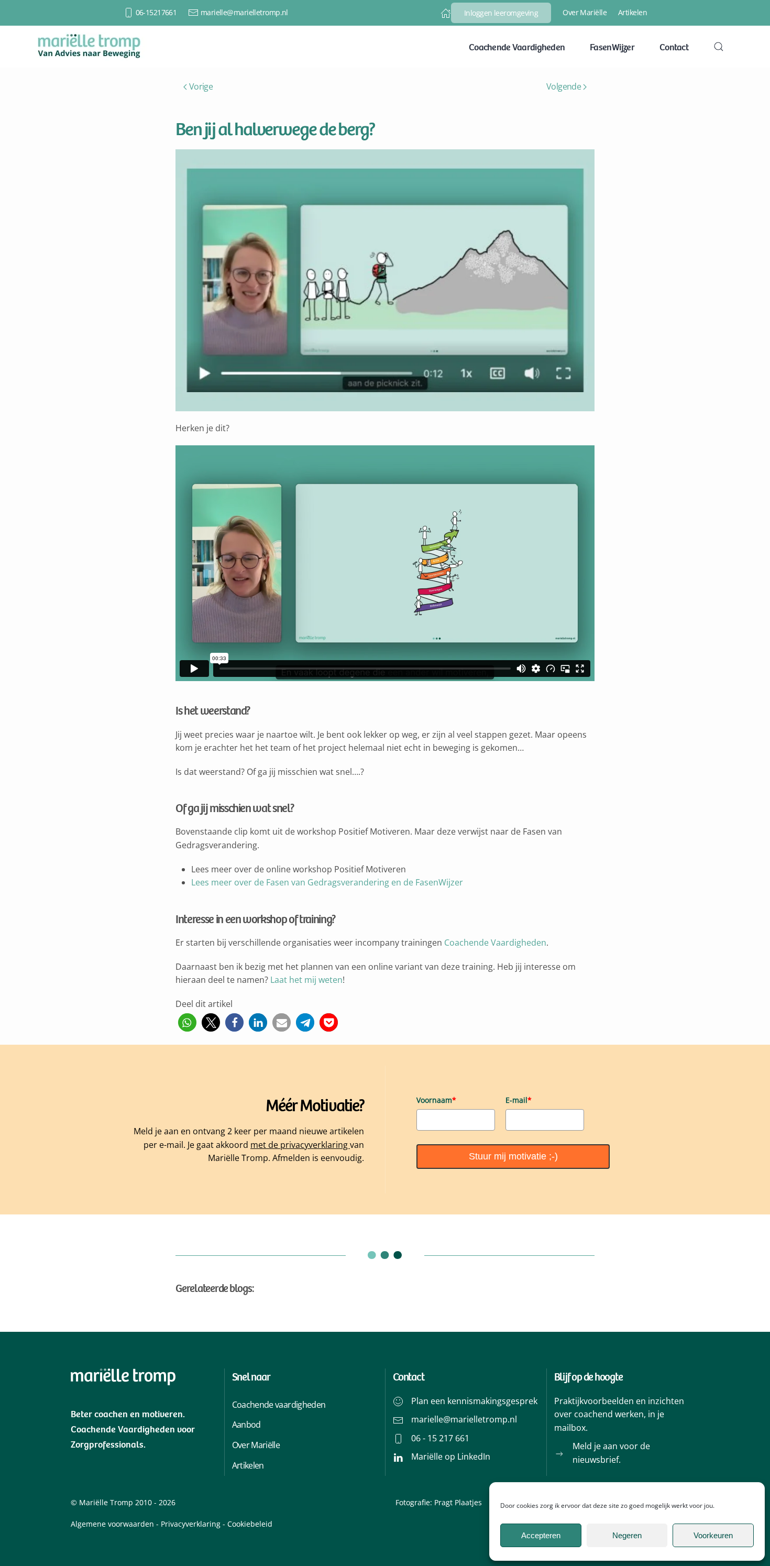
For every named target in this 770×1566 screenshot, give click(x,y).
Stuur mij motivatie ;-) (513, 1156)
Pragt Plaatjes (458, 1502)
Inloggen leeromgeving (501, 13)
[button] (718, 46)
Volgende (563, 86)
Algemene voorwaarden (112, 1524)
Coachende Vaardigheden (517, 46)
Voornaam (436, 1100)
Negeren (627, 1535)
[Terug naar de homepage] (89, 46)
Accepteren (540, 1535)
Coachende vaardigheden (279, 1404)
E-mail (518, 1100)
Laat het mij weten (306, 979)
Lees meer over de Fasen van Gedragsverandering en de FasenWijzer (327, 882)
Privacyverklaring (191, 1524)
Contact (673, 46)
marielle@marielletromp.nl (244, 12)
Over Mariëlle (585, 12)
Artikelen (632, 12)
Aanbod (246, 1424)
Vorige (201, 86)
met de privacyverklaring (300, 1145)
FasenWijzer (612, 46)
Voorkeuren (713, 1535)
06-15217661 (156, 12)
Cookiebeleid (248, 1524)
